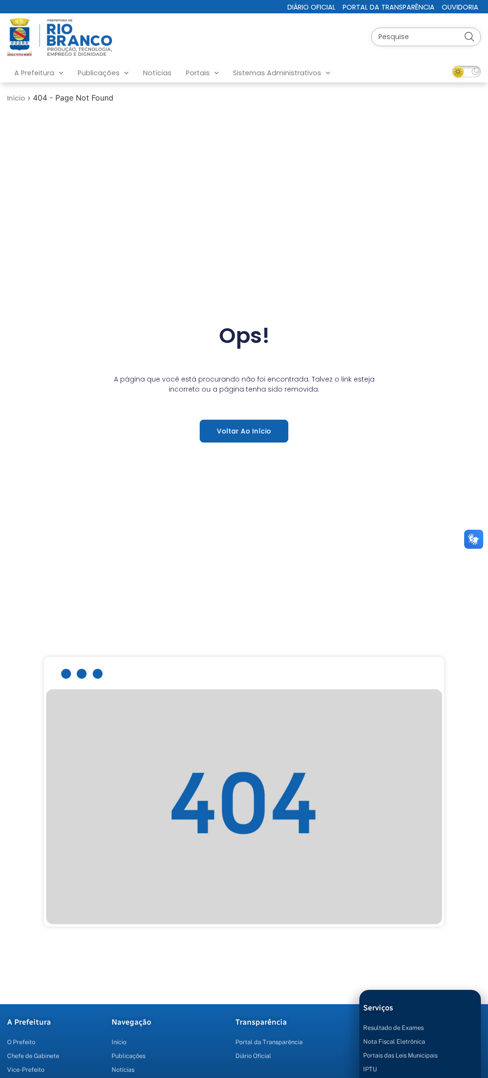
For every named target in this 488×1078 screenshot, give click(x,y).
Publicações (99, 73)
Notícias (157, 73)
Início (16, 98)
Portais (198, 73)
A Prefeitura (34, 73)
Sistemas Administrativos (277, 73)
